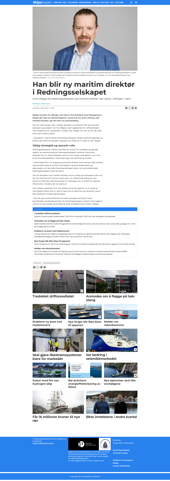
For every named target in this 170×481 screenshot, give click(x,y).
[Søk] (131, 2)
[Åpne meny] (136, 2)
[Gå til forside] (42, 2)
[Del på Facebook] (126, 108)
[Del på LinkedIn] (132, 108)
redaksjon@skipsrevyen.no (43, 443)
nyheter (37, 263)
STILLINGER (73, 2)
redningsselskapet (51, 263)
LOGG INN (119, 2)
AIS (111, 2)
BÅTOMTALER (85, 2)
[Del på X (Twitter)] (129, 108)
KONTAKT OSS (60, 2)
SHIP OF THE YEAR (101, 2)
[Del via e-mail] (135, 108)
